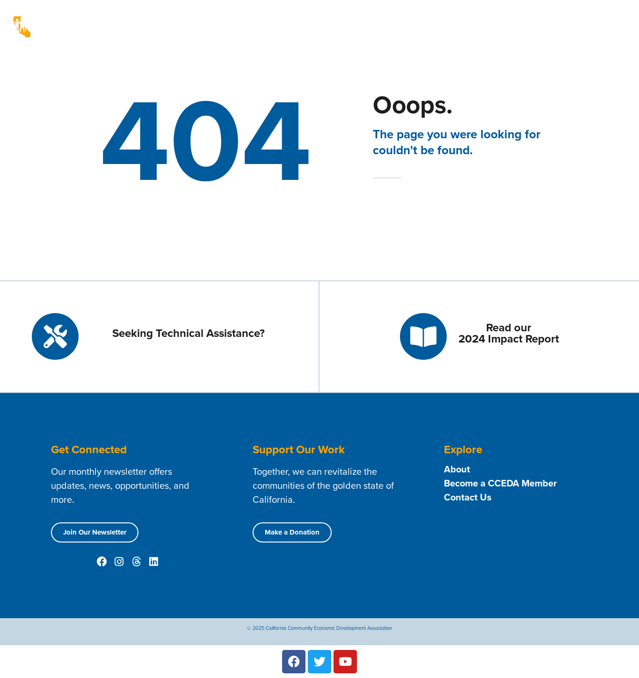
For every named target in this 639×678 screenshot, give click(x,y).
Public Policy (389, 34)
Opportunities (336, 34)
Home (280, 19)
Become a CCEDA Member (500, 483)
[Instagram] (119, 562)
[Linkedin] (154, 562)
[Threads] (136, 562)
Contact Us (503, 19)
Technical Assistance (433, 19)
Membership (361, 19)
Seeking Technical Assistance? (188, 333)
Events (595, 19)
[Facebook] (102, 562)
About (311, 19)
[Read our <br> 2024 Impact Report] (423, 336)
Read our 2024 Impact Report (508, 333)
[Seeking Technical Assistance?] (55, 336)
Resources (548, 19)
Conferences (450, 34)
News (285, 34)
